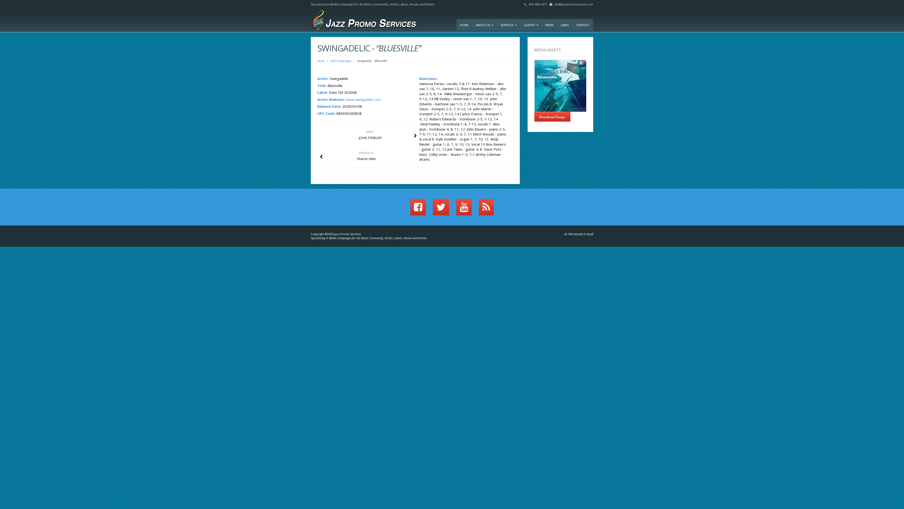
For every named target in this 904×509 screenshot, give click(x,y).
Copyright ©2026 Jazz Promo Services (336, 234)
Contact (582, 25)
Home (464, 25)
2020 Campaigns (340, 61)
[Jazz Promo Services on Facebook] (418, 209)
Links (565, 25)
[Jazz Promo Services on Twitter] (441, 209)
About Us (483, 25)
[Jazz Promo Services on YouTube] (464, 209)
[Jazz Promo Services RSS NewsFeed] (486, 209)
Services (507, 25)
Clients (530, 25)
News (549, 25)
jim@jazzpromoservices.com (574, 4)
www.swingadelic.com (363, 99)
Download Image (552, 116)
